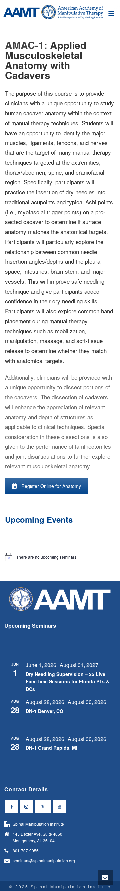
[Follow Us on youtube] (59, 806)
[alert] (60, 557)
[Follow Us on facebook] (11, 806)
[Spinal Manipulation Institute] (60, 15)
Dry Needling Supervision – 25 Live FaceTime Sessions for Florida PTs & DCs (67, 681)
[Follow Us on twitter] (43, 806)
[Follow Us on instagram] (26, 806)
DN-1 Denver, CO (44, 711)
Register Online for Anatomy (51, 486)
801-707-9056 (26, 850)
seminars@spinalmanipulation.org (44, 860)
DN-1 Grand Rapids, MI (51, 747)
